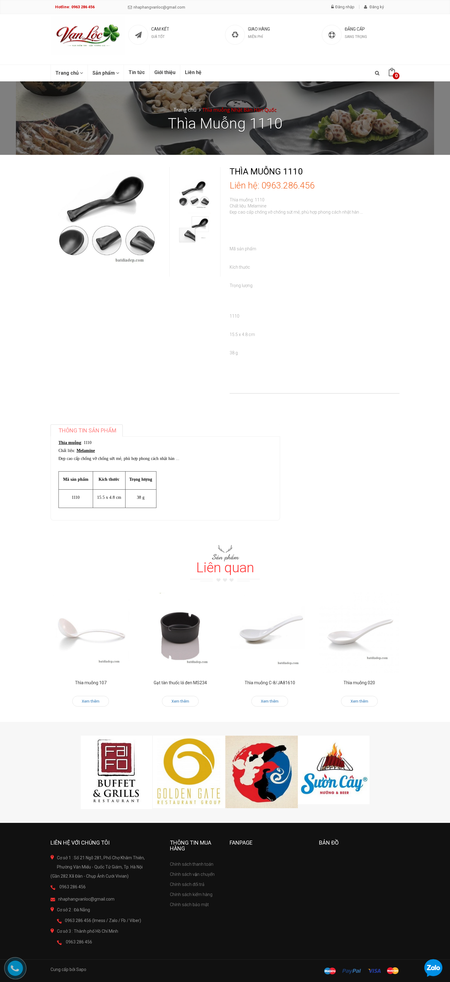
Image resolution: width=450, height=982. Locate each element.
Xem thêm (90, 701)
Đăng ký (376, 7)
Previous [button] (194, 161)
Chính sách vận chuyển (192, 874)
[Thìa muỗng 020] (359, 632)
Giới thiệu (164, 72)
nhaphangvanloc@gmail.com (159, 7)
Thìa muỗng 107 (91, 682)
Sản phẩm (104, 73)
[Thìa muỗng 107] (91, 632)
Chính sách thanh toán (191, 864)
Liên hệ (193, 72)
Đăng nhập (344, 7)
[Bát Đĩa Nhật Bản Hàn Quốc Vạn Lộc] (88, 35)
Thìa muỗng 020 (359, 682)
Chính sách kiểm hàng (191, 894)
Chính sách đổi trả (187, 884)
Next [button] (194, 239)
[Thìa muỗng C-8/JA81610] (270, 632)
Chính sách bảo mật (189, 904)
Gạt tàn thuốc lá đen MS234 (180, 682)
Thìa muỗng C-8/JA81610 (270, 682)
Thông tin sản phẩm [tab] (87, 430)
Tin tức (137, 72)
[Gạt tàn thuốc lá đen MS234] (180, 632)
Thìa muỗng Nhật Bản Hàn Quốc (239, 109)
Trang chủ (67, 73)
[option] (193, 195)
